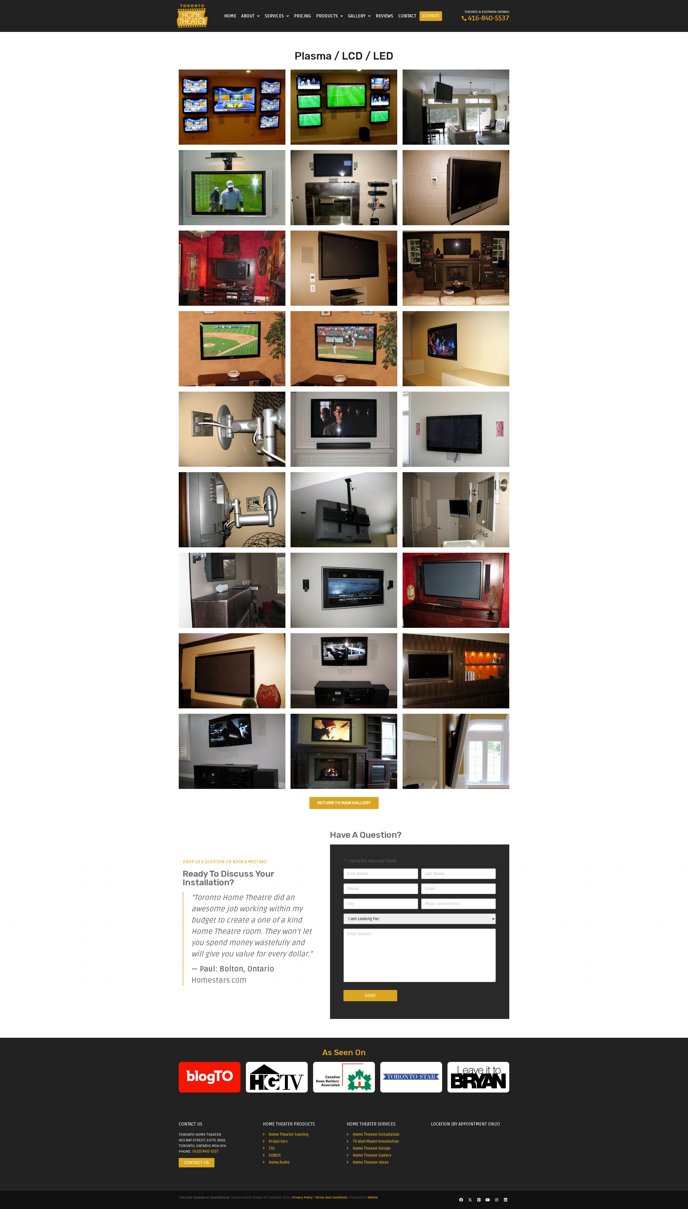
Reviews (384, 16)
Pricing (302, 16)
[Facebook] (461, 1200)
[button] (250, 16)
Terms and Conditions (331, 1198)
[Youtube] (488, 1200)
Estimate (430, 16)
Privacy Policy (302, 1198)
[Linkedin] (505, 1200)
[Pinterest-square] (479, 1200)
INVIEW (373, 1198)
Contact (407, 16)
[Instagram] (496, 1200)
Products (327, 16)
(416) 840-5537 (205, 1151)
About (248, 16)
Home (230, 16)
